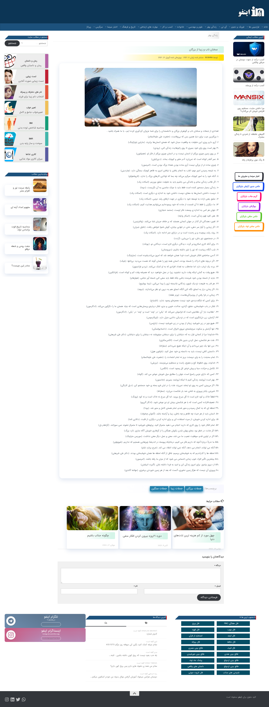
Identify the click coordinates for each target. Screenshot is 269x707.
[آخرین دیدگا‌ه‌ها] (106, 623)
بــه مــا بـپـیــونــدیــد (50, 624)
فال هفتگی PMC (231, 623)
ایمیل (218, 585)
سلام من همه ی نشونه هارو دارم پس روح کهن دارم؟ (133, 666)
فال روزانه (196, 642)
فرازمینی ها (254, 27)
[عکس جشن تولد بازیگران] (248, 230)
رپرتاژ (89, 27)
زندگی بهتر (212, 27)
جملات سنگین (159, 488)
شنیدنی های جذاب (231, 672)
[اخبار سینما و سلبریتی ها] (249, 179)
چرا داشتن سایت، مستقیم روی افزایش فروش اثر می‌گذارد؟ (250, 110)
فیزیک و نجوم (237, 27)
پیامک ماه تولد (195, 660)
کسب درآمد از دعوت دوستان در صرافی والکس (250, 61)
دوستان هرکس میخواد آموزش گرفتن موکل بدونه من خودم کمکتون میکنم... (123, 677)
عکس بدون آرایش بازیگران (248, 186)
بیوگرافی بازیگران (249, 206)
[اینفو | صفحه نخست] (250, 11)
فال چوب (231, 629)
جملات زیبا (177, 488)
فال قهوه (195, 629)
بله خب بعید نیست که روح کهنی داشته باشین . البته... (133, 655)
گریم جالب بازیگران (249, 196)
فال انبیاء (231, 648)
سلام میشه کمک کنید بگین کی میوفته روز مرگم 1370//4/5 (131, 644)
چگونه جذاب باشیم (98, 535)
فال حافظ (231, 642)
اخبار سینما (112, 27)
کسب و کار (167, 27)
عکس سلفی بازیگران (249, 216)
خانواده (180, 27)
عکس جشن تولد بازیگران (249, 226)
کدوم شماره (152, 634)
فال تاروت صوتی (196, 672)
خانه (266, 27)
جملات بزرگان (193, 488)
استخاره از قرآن (195, 635)
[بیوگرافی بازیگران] (248, 210)
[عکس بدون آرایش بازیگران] (248, 189)
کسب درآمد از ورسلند (254, 85)
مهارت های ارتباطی (149, 27)
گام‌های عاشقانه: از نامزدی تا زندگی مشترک (249, 136)
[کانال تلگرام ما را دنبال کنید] (23, 699)
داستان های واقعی (196, 666)
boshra (209, 57)
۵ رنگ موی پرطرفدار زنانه (253, 160)
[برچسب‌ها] (146, 623)
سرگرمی (99, 27)
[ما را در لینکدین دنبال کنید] (12, 699)
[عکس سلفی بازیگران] (249, 220)
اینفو (240, 697)
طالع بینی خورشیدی (195, 654)
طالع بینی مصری (195, 648)
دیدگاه (218, 565)
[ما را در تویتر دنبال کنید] (18, 699)
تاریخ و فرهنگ (128, 27)
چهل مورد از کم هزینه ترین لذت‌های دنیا (194, 537)
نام (135, 585)
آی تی (224, 27)
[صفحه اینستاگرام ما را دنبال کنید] (7, 699)
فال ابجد (231, 635)
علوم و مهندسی (196, 27)
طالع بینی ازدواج (231, 660)
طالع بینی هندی (231, 654)
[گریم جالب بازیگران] (249, 199)
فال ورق (195, 623)
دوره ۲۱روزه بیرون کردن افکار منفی (142, 536)
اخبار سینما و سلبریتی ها (248, 176)
